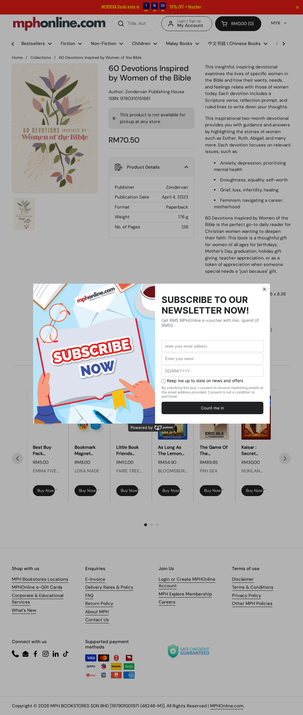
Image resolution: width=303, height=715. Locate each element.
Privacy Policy (246, 595)
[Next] (285, 458)
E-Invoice (95, 579)
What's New (24, 610)
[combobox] (135, 23)
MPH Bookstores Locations (40, 579)
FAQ (89, 595)
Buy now (45, 490)
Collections (40, 57)
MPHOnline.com (226, 706)
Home (17, 57)
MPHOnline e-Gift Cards (37, 587)
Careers (167, 602)
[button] (238, 23)
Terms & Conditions (252, 587)
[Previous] (17, 458)
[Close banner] (297, 7)
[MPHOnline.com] (59, 24)
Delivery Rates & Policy (109, 587)
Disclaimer (243, 579)
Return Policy (99, 603)
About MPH (97, 612)
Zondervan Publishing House (154, 92)
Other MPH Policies (252, 603)
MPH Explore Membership (185, 594)
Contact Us (97, 620)
